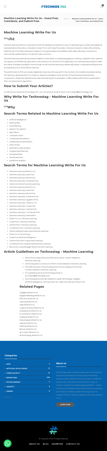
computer (86, 58)
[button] (7, 443)
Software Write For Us (29, 317)
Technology (67, 279)
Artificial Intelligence (28, 368)
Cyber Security (65, 282)
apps (28, 364)
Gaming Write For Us (28, 302)
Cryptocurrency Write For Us (32, 308)
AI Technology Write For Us (31, 335)
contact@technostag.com (81, 92)
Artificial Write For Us (28, 326)
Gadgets (28, 386)
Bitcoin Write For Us (28, 329)
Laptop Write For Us (28, 323)
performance (21, 54)
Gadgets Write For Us (29, 292)
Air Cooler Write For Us (29, 332)
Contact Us (73, 444)
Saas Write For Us (27, 305)
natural (27, 78)
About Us (34, 444)
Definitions (28, 377)
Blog (46, 444)
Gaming (28, 391)
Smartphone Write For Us (30, 311)
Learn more (65, 404)
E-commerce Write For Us (31, 314)
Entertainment (28, 382)
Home (66, 19)
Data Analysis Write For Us (30, 320)
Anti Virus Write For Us (29, 298)
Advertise (57, 444)
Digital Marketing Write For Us (32, 295)
